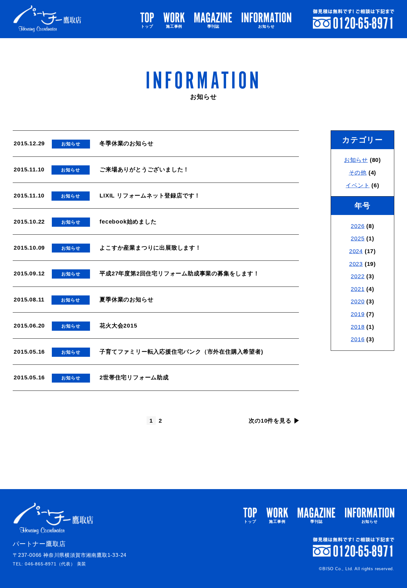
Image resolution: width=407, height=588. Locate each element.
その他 (358, 172)
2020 (357, 301)
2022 (357, 276)
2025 (357, 238)
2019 (357, 314)
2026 (357, 226)
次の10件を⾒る (270, 421)
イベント (357, 185)
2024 (356, 251)
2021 (357, 289)
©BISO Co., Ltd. (336, 568)
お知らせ (356, 160)
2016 (357, 339)
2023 (356, 264)
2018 (357, 327)
